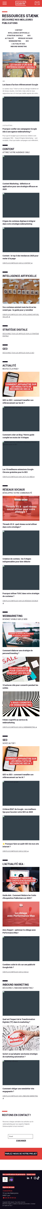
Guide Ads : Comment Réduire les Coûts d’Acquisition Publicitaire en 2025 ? (19, 896)
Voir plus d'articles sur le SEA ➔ (15, 972)
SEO (27, 41)
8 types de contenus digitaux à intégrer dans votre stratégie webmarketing (19, 222)
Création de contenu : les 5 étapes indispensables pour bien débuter (17, 560)
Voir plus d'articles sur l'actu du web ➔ (18, 477)
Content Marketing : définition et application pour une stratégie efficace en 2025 (20, 186)
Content (18, 30)
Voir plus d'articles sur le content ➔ (17, 263)
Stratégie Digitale (15, 35)
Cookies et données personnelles (21, 1203)
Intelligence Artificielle (18, 33)
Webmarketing (15, 41)
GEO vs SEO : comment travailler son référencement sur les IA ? (18, 401)
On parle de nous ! (7, 1205)
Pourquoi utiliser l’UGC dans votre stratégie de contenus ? (21, 594)
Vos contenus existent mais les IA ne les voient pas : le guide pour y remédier (19, 308)
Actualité (9, 38)
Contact (33, 1203)
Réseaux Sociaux (25, 38)
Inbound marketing (19, 46)
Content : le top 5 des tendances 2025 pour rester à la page (20, 257)
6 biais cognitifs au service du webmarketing (15, 721)
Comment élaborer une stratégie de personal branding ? (18, 651)
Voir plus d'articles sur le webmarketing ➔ (20, 727)
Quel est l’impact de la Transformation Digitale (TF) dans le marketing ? (19, 1020)
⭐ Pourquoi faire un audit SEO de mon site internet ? (21, 845)
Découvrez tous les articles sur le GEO (18, 353)
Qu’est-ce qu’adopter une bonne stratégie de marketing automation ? (20, 1055)
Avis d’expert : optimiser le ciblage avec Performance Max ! (19, 931)
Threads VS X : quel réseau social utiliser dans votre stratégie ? (20, 525)
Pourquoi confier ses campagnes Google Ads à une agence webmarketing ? (20, 130)
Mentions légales (7, 1203)
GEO (28, 35)
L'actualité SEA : (19, 44)
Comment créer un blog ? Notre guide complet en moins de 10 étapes (18, 436)
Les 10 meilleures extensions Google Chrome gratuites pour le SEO (18, 470)
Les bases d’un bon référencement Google (20, 85)
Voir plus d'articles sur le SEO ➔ (16, 851)
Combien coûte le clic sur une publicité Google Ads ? (19, 965)
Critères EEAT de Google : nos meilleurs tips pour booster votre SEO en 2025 (19, 810)
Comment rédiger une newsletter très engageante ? (18, 1090)
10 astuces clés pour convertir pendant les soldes (20, 686)
